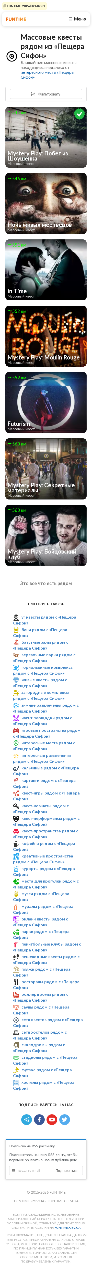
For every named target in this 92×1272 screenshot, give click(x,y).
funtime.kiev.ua (67, 1227)
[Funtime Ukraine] (16, 19)
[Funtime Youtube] (53, 1119)
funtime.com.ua (63, 1201)
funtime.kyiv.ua (29, 1201)
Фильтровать (49, 94)
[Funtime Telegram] (27, 1119)
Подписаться (66, 1170)
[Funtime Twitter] (65, 1119)
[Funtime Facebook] (40, 1119)
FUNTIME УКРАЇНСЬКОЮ (25, 6)
